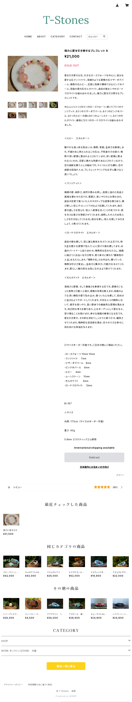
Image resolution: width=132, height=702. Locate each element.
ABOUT (41, 36)
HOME (28, 36)
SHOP (4, 641)
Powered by (62, 696)
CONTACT (76, 36)
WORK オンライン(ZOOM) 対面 (19, 650)
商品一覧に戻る (66, 666)
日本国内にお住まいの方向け (94, 467)
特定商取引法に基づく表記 (40, 684)
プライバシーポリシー (13, 684)
